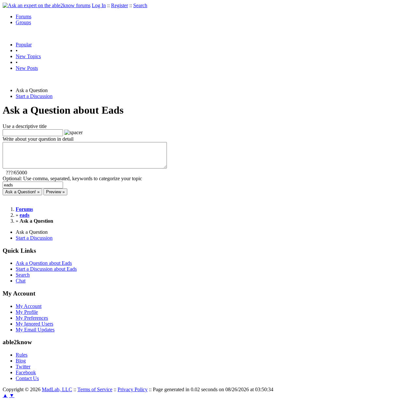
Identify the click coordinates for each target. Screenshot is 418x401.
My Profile (27, 312)
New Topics (28, 56)
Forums (23, 16)
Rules (21, 355)
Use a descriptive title (25, 126)
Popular (24, 44)
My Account (28, 306)
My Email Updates (35, 329)
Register (119, 5)
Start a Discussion (34, 96)
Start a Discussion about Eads (46, 269)
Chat (20, 280)
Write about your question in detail (38, 139)
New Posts (27, 68)
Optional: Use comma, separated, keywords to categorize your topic (72, 178)
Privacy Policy (133, 389)
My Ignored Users (34, 324)
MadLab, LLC (57, 389)
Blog (21, 360)
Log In (99, 5)
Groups (23, 22)
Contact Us (27, 378)
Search (140, 5)
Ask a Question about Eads (44, 263)
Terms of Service (94, 389)
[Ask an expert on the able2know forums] (46, 5)
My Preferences (32, 318)
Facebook (26, 372)
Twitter (23, 366)
